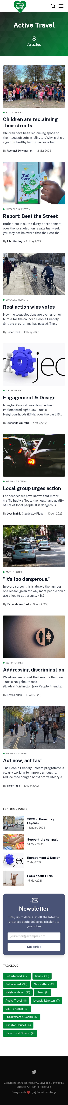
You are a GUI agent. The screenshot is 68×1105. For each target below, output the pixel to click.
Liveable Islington (18, 209)
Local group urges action (32, 488)
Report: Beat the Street (30, 216)
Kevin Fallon (14, 695)
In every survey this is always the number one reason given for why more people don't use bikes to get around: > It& (34, 591)
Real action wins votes (29, 307)
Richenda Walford (18, 422)
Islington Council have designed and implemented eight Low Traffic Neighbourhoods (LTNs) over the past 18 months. (31, 410)
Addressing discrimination (33, 670)
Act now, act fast (22, 760)
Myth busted (14, 572)
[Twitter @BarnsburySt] (34, 1072)
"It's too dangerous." (26, 579)
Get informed (14, 662)
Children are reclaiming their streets (30, 122)
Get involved (14, 390)
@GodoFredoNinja (45, 1092)
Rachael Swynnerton (19, 150)
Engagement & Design (29, 397)
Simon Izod (13, 332)
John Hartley (14, 241)
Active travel (15, 112)
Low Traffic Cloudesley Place (25, 513)
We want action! (16, 481)
